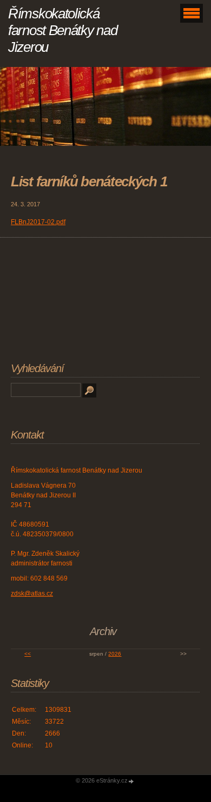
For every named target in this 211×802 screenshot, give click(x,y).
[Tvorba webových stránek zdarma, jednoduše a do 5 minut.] (131, 781)
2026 (114, 654)
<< (27, 654)
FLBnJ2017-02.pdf (38, 222)
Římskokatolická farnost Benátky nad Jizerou (62, 30)
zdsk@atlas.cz (32, 593)
